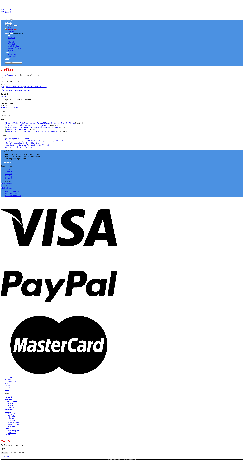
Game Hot (12, 27)
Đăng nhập (4, 452)
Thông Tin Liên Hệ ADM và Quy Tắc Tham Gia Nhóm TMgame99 (27, 145)
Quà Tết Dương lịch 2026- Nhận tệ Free (18, 147)
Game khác (9, 170)
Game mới (12, 29)
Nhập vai (11, 38)
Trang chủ (8, 21)
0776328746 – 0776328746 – (11, 108)
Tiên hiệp (11, 40)
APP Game (12, 31)
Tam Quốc (12, 44)
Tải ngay (3, 96)
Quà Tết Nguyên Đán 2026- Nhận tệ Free (19, 139)
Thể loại (8, 36)
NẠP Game (9, 33)
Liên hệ (7, 59)
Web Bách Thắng (132, 459)
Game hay (8, 176)
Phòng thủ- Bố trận (15, 48)
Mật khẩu (5, 449)
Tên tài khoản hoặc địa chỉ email (13, 445)
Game (11, 75)
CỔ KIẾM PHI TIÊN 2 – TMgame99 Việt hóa (15, 90)
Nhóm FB (20, 33)
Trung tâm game (11, 25)
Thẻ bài (11, 42)
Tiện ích (7, 52)
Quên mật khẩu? (6, 456)
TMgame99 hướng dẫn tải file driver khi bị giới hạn (22, 143)
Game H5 (11, 50)
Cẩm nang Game (14, 55)
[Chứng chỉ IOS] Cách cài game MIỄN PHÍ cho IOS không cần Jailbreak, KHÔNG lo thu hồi (36, 141)
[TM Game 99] (6, 11)
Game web (8, 178)
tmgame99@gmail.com (14, 111)
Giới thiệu (8, 23)
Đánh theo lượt (13, 46)
